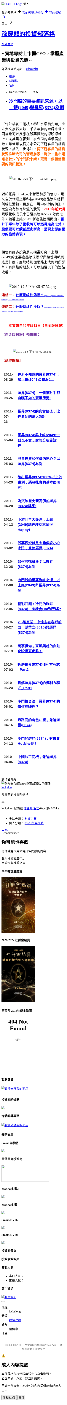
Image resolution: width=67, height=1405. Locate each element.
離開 (21, 1397)
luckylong (7, 787)
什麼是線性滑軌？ (30, 307)
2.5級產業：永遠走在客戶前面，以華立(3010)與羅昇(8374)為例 (40, 627)
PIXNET (17, 1345)
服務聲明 (40, 1349)
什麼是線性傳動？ (30, 295)
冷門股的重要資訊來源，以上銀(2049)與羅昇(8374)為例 (39, 585)
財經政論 (32, 69)
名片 (12, 85)
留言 (36, 808)
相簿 (12, 76)
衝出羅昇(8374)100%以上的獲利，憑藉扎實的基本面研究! (40, 482)
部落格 (13, 81)
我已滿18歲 (9, 1397)
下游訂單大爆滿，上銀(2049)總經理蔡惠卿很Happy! (35, 524)
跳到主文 (7, 44)
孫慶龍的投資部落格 (28, 34)
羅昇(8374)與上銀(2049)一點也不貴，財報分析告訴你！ (39, 440)
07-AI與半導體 (34, 823)
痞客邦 (28, 808)
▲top (4, 829)
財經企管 (30, 818)
